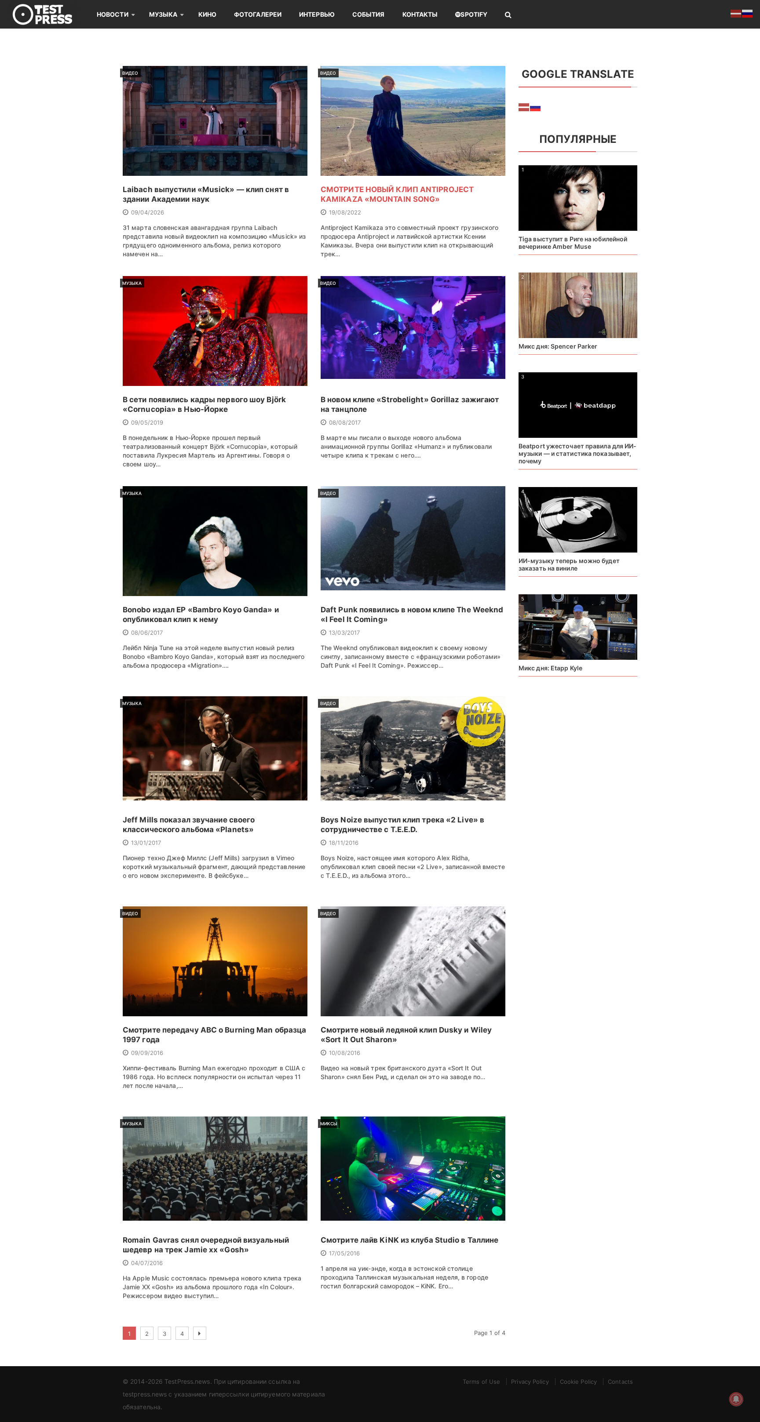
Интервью (317, 14)
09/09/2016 (147, 1052)
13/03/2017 (344, 632)
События (368, 14)
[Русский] (535, 107)
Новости (112, 14)
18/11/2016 (343, 842)
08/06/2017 (147, 632)
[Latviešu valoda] (524, 107)
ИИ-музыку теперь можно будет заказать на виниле (569, 564)
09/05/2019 (147, 422)
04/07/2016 (147, 1262)
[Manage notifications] (736, 1399)
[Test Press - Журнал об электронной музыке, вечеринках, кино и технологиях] (48, 14)
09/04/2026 (147, 212)
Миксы (329, 1123)
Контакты (420, 14)
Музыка (163, 14)
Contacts (620, 1381)
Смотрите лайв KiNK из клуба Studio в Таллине (409, 1240)
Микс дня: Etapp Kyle (550, 668)
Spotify (473, 14)
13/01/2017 (146, 842)
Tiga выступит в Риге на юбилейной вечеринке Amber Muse (573, 242)
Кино (207, 14)
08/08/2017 (345, 422)
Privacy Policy (529, 1381)
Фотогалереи (257, 14)
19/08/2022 (345, 212)
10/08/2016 (344, 1052)
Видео (130, 73)
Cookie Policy (578, 1381)
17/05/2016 (344, 1253)
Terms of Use (481, 1381)
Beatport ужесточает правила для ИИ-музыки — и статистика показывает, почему (578, 453)
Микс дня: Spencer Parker (558, 346)
